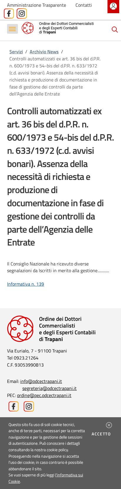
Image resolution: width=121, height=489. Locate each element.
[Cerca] (114, 29)
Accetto (102, 434)
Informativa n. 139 (25, 283)
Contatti (83, 5)
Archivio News (44, 51)
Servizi (16, 51)
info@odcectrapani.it (41, 381)
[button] (108, 425)
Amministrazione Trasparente (36, 5)
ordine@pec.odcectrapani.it (44, 395)
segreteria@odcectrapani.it (49, 388)
